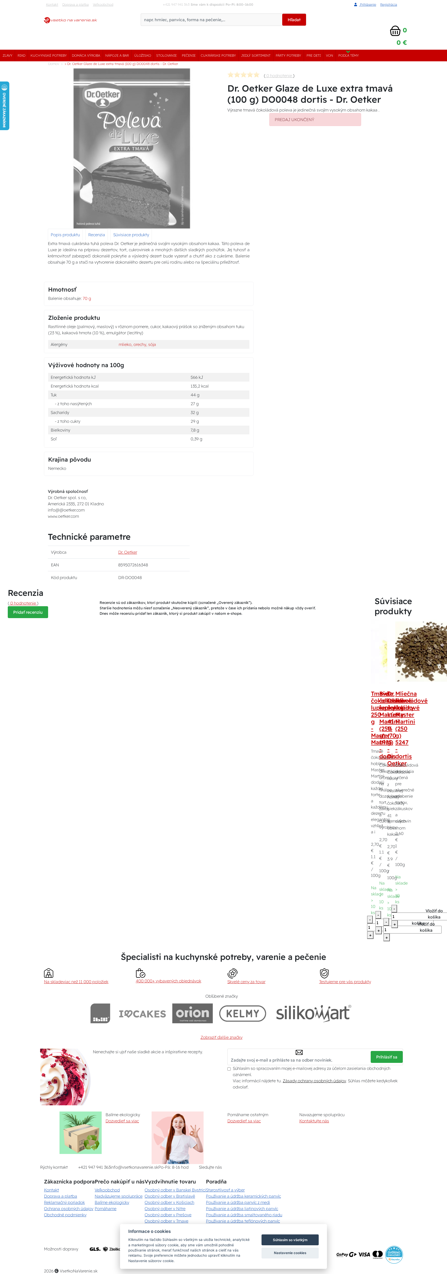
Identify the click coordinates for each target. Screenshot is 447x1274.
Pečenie (189, 55)
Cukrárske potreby (218, 55)
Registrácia (388, 4)
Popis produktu (65, 234)
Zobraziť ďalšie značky (221, 1037)
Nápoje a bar (117, 55)
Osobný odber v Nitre (165, 1208)
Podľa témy (348, 55)
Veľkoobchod (103, 4)
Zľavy (7, 55)
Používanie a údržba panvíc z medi (238, 1202)
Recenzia (96, 234)
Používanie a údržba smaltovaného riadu (244, 1214)
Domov (53, 64)
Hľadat (294, 19)
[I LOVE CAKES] (142, 1013)
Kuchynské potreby (49, 55)
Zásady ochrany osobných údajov (314, 1080)
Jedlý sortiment (256, 55)
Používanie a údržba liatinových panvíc (242, 1208)
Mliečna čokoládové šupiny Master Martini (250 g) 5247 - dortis (411, 725)
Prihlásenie (367, 4)
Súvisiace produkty (131, 234)
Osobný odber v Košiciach (169, 1202)
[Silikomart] (313, 1013)
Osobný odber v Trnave (166, 1221)
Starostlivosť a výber (225, 1189)
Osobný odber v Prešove (168, 1214)
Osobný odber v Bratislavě (170, 1196)
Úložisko (142, 55)
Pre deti (314, 55)
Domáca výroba (86, 55)
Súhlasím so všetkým (290, 1240)
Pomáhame (105, 1208)
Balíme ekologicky (112, 1202)
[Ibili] (100, 1013)
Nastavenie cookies (290, 1253)
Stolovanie (166, 55)
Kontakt (52, 4)
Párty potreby (288, 55)
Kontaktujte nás (314, 1120)
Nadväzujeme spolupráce (119, 1196)
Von (329, 55)
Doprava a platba (75, 4)
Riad (21, 55)
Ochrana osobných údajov (68, 1208)
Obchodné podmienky (65, 1214)
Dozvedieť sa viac (122, 1120)
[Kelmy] (242, 1013)
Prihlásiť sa (386, 1057)
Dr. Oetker (127, 552)
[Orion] (192, 1013)
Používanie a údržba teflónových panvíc (243, 1221)
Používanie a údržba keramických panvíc (243, 1196)
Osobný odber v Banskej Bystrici (175, 1189)
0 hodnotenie (279, 75)
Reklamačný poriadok (64, 1202)
